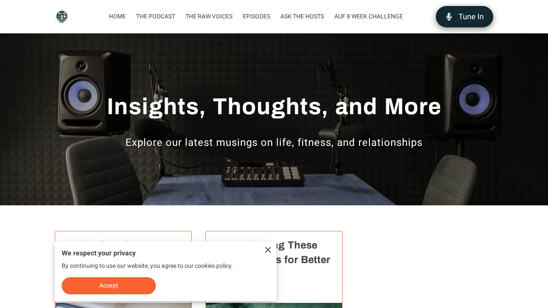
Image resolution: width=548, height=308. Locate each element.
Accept (108, 285)
